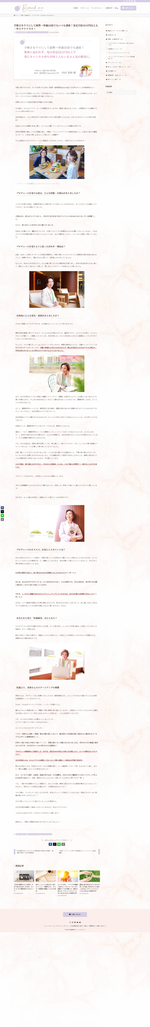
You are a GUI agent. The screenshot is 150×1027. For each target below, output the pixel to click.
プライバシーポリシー (62, 926)
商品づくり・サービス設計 (118, 31)
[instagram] (127, 1)
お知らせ (112, 35)
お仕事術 (112, 71)
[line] (129, 1)
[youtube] (132, 1)
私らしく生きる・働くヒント (119, 67)
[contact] (135, 1)
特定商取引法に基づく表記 (79, 926)
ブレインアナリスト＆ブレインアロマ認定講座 (121, 57)
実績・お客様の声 (20, 32)
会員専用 (91, 926)
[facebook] (124, 1)
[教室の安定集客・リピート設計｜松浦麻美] (32, 8)
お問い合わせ (100, 926)
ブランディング (114, 62)
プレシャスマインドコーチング (118, 53)
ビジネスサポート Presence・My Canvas (37, 32)
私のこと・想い (114, 79)
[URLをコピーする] (63, 844)
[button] (50, 844)
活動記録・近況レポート (117, 75)
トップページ (50, 926)
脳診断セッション (115, 49)
